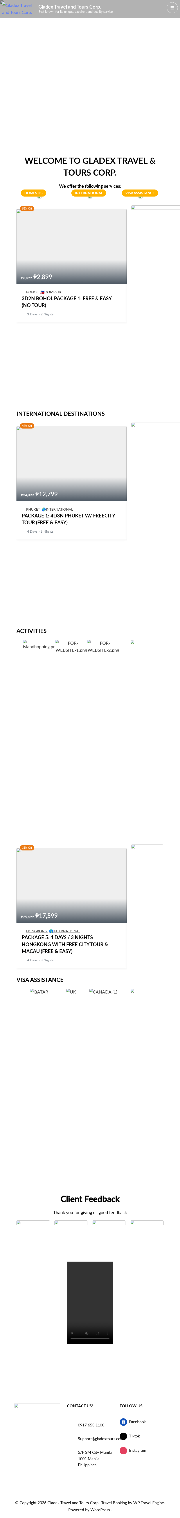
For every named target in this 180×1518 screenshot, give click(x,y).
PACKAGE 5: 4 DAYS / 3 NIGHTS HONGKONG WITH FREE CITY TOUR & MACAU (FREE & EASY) (65, 944)
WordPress (100, 1510)
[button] (18, 650)
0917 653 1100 (91, 1425)
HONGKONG (36, 931)
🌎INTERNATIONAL (57, 509)
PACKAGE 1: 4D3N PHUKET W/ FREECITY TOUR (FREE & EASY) (68, 519)
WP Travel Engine (148, 1503)
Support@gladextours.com (95, 1439)
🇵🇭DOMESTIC (51, 292)
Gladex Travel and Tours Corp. (69, 7)
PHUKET (33, 509)
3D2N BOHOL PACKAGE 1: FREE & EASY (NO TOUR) (67, 302)
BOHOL (32, 292)
